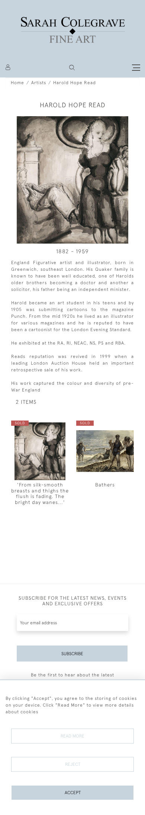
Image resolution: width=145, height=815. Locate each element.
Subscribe (72, 653)
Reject (72, 764)
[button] (72, 67)
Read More (72, 736)
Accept (73, 792)
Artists (38, 82)
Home (17, 82)
